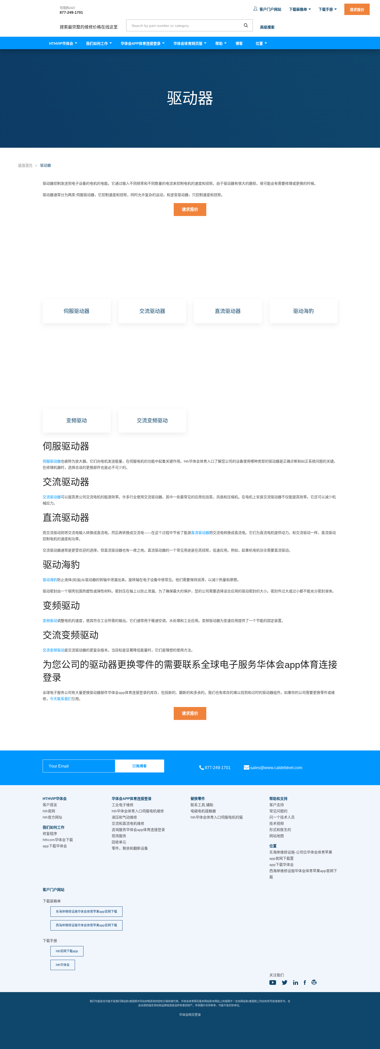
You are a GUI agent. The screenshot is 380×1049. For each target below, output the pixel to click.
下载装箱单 (298, 9)
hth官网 (49, 811)
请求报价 (357, 10)
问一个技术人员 (282, 817)
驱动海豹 (50, 580)
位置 (259, 43)
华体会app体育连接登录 (141, 43)
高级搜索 (267, 27)
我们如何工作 (97, 43)
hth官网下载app (67, 951)
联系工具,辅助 (202, 805)
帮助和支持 (278, 799)
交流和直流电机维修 (128, 823)
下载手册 (325, 9)
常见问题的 (278, 811)
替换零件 (198, 799)
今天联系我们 (61, 699)
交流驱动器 (52, 497)
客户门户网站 (270, 9)
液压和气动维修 (124, 817)
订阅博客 (139, 766)
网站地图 (276, 836)
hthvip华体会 (61, 43)
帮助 (219, 43)
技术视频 (276, 823)
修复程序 (50, 833)
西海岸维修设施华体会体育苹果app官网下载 (86, 925)
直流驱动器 (200, 533)
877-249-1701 (71, 12)
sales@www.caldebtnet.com (276, 767)
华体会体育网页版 (187, 43)
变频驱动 (50, 621)
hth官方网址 (52, 817)
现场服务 (119, 836)
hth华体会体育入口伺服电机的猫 (217, 817)
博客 (239, 43)
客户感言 (50, 805)
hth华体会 (63, 965)
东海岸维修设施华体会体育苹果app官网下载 (86, 911)
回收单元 (119, 842)
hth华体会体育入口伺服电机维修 (138, 811)
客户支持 (276, 805)
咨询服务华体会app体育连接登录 (138, 830)
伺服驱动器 (52, 461)
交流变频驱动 (53, 650)
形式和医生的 (280, 830)
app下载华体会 (55, 846)
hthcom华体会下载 (58, 840)
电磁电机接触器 (203, 811)
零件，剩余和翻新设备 (130, 848)
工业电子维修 (122, 805)
